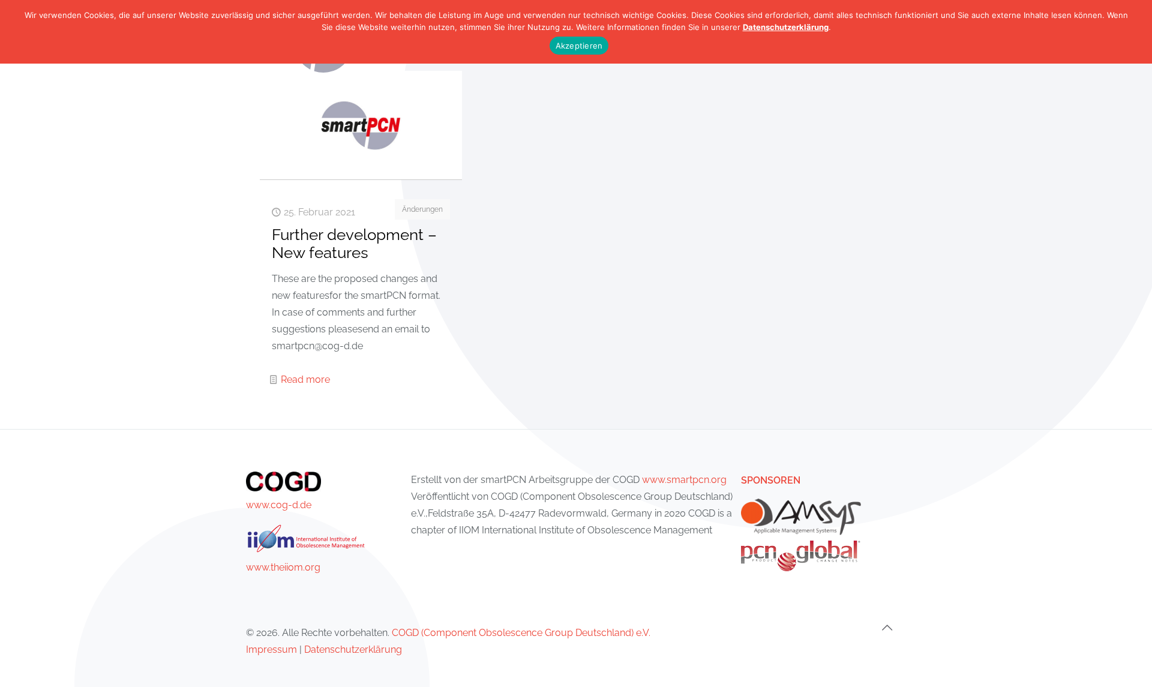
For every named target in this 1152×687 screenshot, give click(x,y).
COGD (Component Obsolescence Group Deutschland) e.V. (521, 632)
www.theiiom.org (283, 567)
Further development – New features (354, 244)
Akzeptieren (579, 45)
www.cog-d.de (278, 505)
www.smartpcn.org (684, 479)
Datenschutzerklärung (353, 649)
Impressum (271, 649)
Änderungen (422, 209)
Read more (305, 379)
